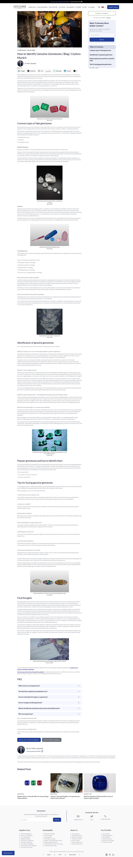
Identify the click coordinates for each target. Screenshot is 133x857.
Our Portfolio (61, 7)
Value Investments (107, 839)
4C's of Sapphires (25, 837)
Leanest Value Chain (77, 842)
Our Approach (75, 833)
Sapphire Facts (32, 7)
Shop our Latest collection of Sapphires (60, 1)
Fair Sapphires (48, 837)
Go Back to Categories (101, 13)
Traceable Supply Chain (50, 845)
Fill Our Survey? (8, 853)
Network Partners (77, 839)
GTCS (59, 854)
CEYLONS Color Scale (26, 847)
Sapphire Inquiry (113, 7)
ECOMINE (78, 7)
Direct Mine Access (77, 844)
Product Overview (107, 842)
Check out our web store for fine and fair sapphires (30, 672)
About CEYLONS (53, 7)
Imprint (49, 854)
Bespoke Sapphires (107, 835)
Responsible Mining (42, 7)
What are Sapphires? (26, 833)
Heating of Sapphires (26, 842)
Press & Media (76, 840)
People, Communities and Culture (53, 840)
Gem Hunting (106, 833)
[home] (19, 7)
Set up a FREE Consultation (52, 740)
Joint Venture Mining (49, 839)
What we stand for (77, 835)
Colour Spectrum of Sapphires (29, 845)
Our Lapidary (91, 7)
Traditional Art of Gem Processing (53, 844)
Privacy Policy (72, 854)
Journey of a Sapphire (26, 835)
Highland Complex (26, 839)
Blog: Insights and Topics (51, 842)
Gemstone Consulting (108, 840)
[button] (103, 7)
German (109, 17)
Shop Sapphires (70, 7)
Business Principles (77, 837)
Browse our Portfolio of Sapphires (29, 740)
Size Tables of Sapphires (27, 844)
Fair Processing (48, 835)
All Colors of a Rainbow (27, 840)
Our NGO (84, 7)
